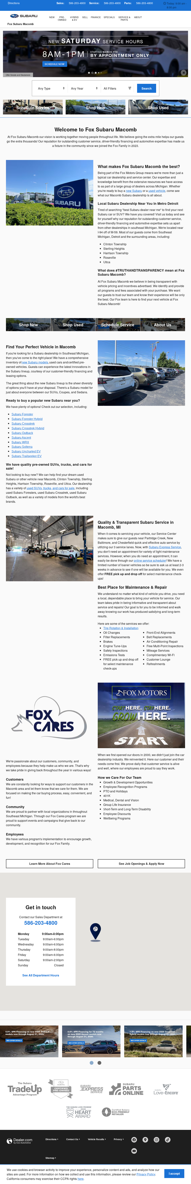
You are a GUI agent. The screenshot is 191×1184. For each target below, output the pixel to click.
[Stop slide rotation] (183, 72)
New (51, 17)
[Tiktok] (169, 1141)
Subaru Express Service (165, 547)
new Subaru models (35, 362)
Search (147, 88)
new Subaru (134, 191)
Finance (96, 17)
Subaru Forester (22, 414)
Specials (109, 17)
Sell (85, 17)
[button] (33, 107)
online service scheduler (150, 560)
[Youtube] (135, 1152)
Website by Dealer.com (19, 1141)
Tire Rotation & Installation (120, 628)
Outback (29, 1045)
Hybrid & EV (74, 18)
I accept (174, 1173)
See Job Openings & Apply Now (141, 863)
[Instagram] (158, 1141)
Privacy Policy (146, 1174)
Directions (51, 1139)
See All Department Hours (40, 975)
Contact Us (72, 1139)
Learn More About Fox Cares (49, 863)
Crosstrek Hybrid (153, 1045)
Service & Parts (124, 18)
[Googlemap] (147, 1141)
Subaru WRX (20, 442)
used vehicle (156, 191)
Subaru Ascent (21, 437)
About (138, 17)
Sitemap (50, 1158)
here (81, 1179)
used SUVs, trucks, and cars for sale (50, 488)
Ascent (91, 1045)
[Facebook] (135, 1141)
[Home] (23, 16)
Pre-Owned (62, 18)
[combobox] (51, 88)
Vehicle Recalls (96, 1139)
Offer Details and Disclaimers (18, 75)
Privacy (118, 1139)
